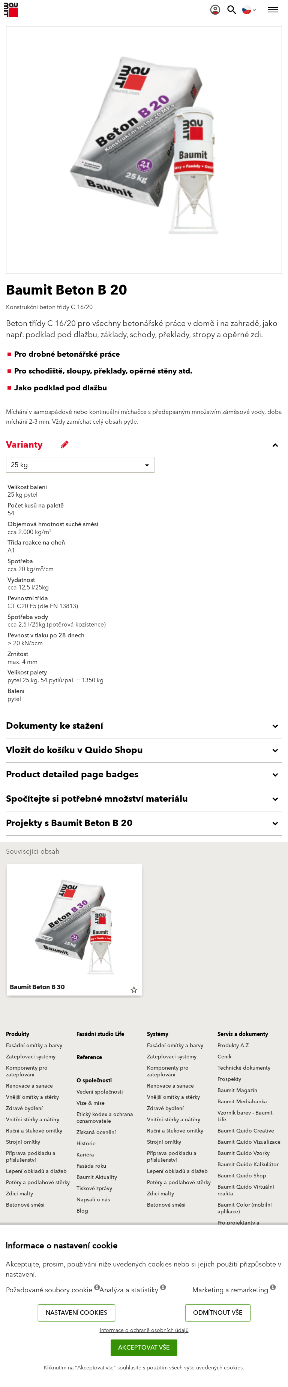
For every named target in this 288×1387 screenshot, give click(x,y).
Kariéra (85, 1154)
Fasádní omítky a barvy (34, 1045)
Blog (82, 1211)
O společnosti (94, 1080)
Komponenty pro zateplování (27, 1071)
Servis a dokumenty (243, 1034)
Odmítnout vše (218, 1313)
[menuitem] (215, 9)
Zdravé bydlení (24, 1108)
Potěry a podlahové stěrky (38, 1182)
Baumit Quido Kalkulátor (248, 1164)
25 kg (19, 465)
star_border (133, 989)
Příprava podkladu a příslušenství (31, 1157)
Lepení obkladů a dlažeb (36, 1171)
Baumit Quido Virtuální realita (246, 1190)
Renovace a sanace (29, 1086)
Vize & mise (90, 1103)
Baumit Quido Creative (246, 1131)
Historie (86, 1143)
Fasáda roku (91, 1166)
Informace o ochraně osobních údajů (144, 1330)
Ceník (224, 1056)
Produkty (17, 1034)
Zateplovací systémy (31, 1056)
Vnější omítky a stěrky (32, 1097)
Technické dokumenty (244, 1068)
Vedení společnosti (99, 1092)
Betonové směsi (25, 1205)
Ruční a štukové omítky (34, 1131)
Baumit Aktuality (96, 1177)
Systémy (157, 1034)
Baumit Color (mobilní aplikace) (245, 1208)
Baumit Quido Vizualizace (249, 1142)
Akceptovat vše (144, 1347)
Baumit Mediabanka (242, 1101)
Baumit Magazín (237, 1090)
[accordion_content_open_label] (146, 726)
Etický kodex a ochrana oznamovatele (104, 1118)
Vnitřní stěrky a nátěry (32, 1119)
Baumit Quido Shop (242, 1175)
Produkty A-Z (233, 1045)
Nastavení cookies (76, 1313)
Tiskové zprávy (94, 1188)
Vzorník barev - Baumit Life (245, 1116)
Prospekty (229, 1079)
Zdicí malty (19, 1193)
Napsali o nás (93, 1199)
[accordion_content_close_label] (146, 445)
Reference (89, 1057)
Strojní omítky (23, 1142)
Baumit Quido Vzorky (244, 1153)
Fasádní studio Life (100, 1034)
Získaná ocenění (96, 1132)
